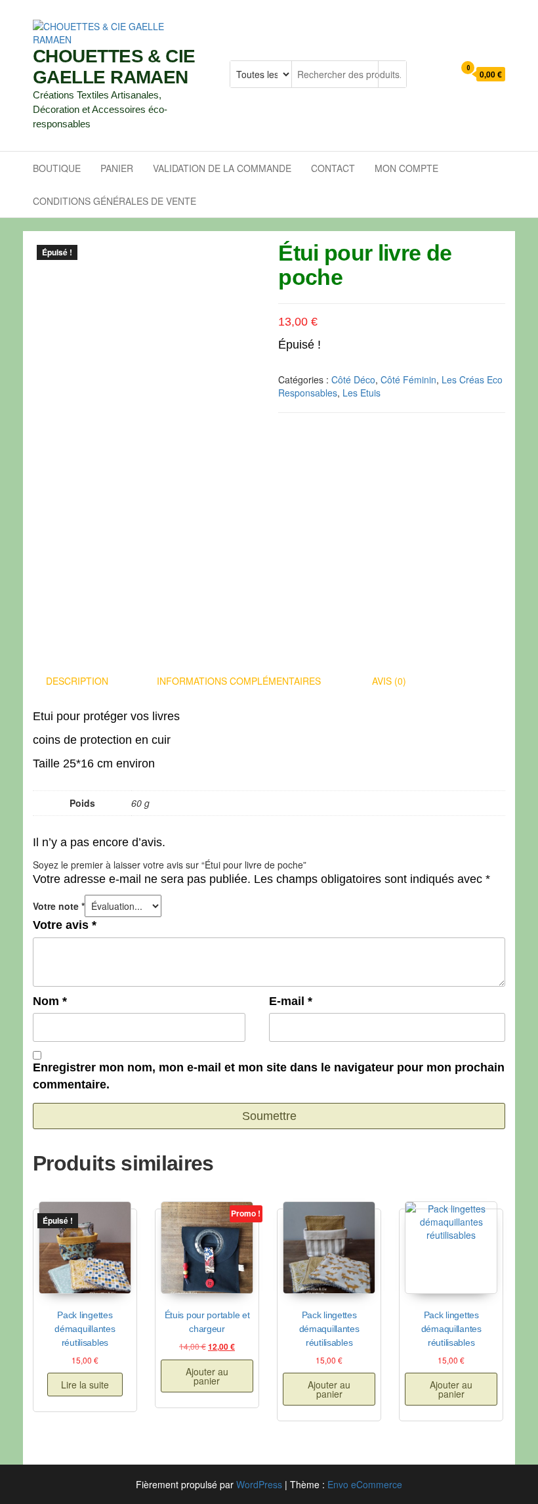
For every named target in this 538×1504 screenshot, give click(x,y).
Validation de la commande (222, 168)
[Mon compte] (440, 74)
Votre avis (64, 925)
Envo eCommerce (364, 1484)
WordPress (259, 1484)
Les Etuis (361, 392)
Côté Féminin (408, 379)
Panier (116, 168)
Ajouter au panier (207, 1376)
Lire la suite (85, 1384)
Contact (333, 168)
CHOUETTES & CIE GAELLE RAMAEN (114, 66)
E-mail (290, 1001)
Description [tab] (77, 680)
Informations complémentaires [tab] (239, 680)
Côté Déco (353, 379)
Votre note (59, 906)
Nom (50, 1001)
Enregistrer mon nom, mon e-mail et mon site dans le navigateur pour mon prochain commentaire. (269, 1076)
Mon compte (406, 168)
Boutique (57, 168)
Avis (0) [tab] (389, 680)
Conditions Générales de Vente (114, 200)
